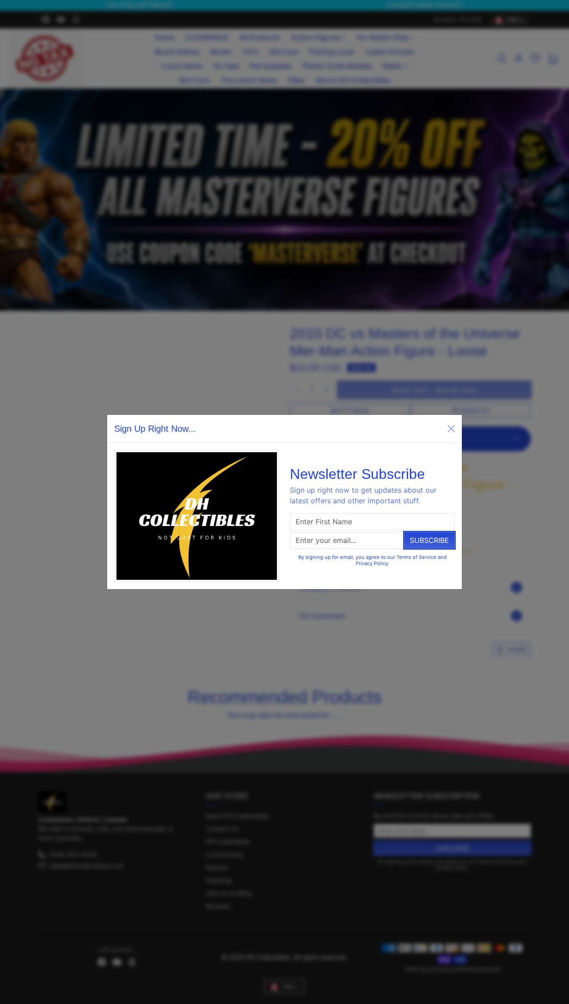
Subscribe (429, 540)
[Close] (451, 429)
